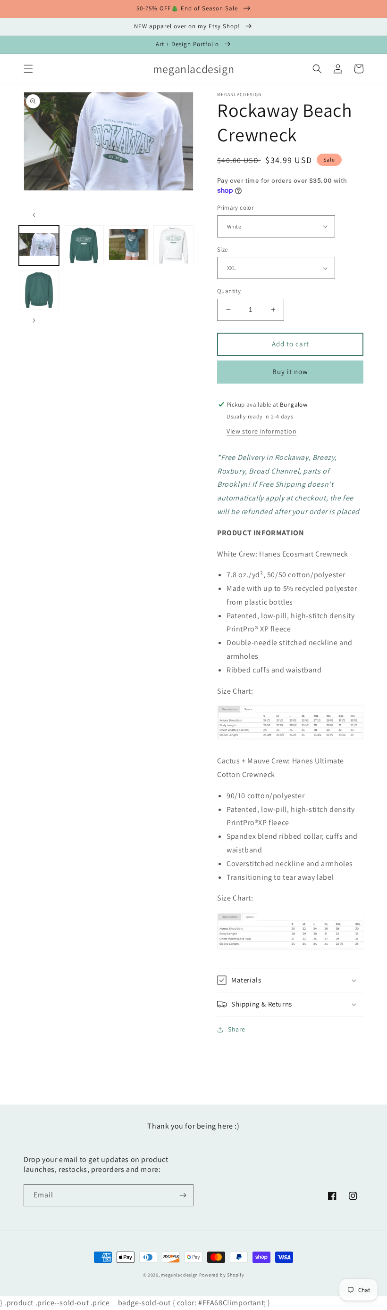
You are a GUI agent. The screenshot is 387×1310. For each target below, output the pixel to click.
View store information (261, 431)
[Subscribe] (182, 1195)
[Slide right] (34, 320)
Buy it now (290, 371)
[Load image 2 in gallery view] (84, 245)
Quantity (229, 291)
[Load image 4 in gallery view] (173, 245)
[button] (28, 68)
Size (222, 250)
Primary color (235, 208)
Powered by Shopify (221, 1275)
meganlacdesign (179, 1275)
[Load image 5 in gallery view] (39, 290)
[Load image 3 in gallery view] (129, 245)
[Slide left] (34, 215)
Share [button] (236, 1029)
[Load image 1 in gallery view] (39, 245)
